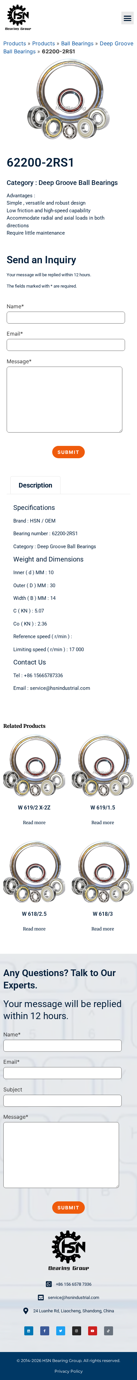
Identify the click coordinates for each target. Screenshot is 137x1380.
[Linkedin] (28, 1330)
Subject (12, 1089)
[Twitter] (60, 1330)
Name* (15, 306)
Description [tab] (35, 485)
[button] (127, 18)
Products (14, 43)
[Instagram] (76, 1330)
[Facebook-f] (44, 1330)
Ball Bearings (77, 43)
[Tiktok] (108, 1330)
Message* (19, 361)
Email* (15, 333)
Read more (34, 822)
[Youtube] (92, 1330)
